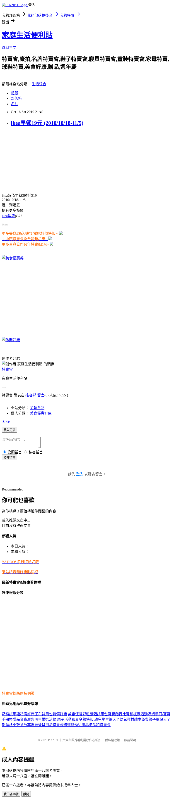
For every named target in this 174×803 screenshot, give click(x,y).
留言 (40, 395)
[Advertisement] (30, 159)
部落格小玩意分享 (16, 725)
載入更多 (9, 430)
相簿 (14, 93)
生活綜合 (39, 84)
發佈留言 (9, 457)
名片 (14, 104)
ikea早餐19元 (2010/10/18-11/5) (47, 123)
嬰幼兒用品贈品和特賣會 (91, 725)
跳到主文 (9, 48)
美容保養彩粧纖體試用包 (88, 714)
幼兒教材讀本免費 (134, 719)
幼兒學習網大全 (107, 719)
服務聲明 (130, 740)
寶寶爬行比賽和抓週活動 (128, 714)
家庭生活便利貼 (27, 35)
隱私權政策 (112, 740)
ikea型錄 (8, 216)
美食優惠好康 (41, 413)
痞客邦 (30, 395)
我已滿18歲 (11, 794)
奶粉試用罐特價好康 (18, 714)
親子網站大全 (159, 719)
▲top (6, 421)
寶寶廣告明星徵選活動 (38, 719)
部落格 (16, 98)
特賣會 (7, 369)
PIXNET (53, 740)
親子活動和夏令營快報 (75, 719)
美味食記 (37, 408)
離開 (26, 794)
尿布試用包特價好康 (50, 714)
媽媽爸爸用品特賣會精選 (51, 725)
